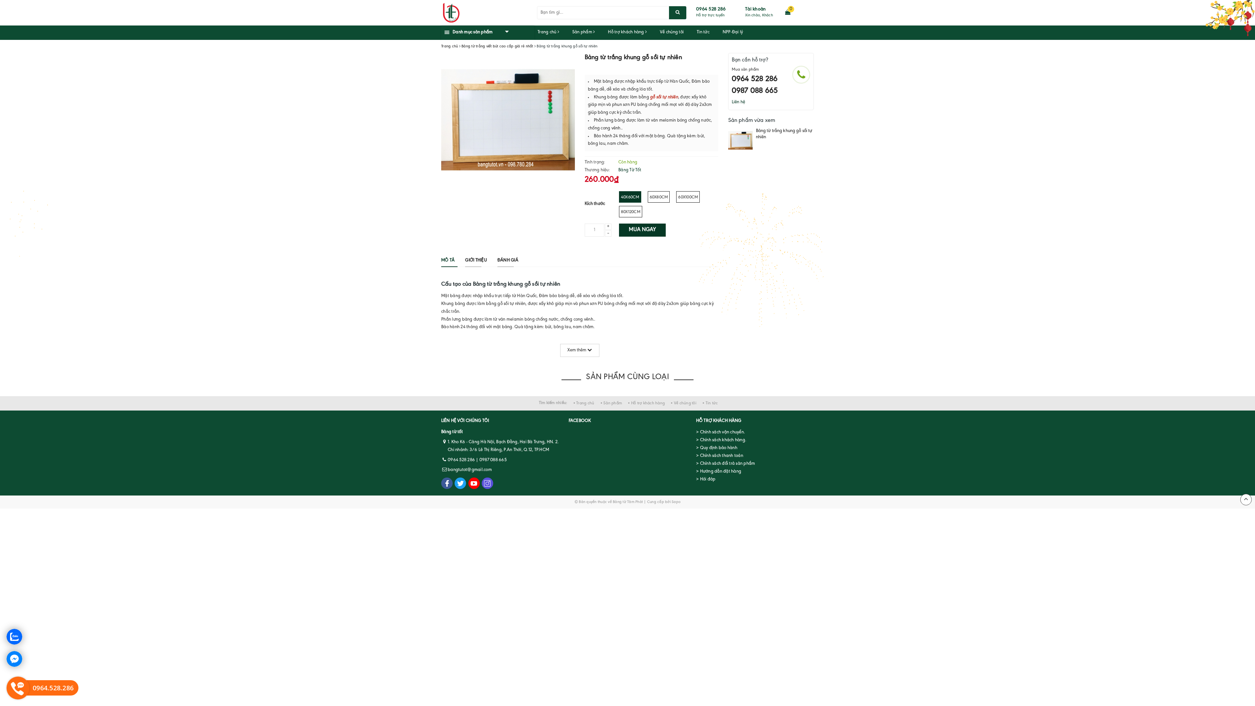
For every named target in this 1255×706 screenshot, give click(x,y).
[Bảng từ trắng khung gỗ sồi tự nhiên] (740, 140)
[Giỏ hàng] (787, 12)
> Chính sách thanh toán (719, 456)
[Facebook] (447, 483)
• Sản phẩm (611, 403)
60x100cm (688, 197)
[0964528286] (801, 75)
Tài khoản (755, 9)
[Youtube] (474, 483)
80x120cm (630, 212)
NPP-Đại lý (733, 32)
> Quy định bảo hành (716, 448)
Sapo (676, 502)
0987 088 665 (755, 91)
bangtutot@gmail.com (470, 470)
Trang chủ (548, 32)
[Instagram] (487, 483)
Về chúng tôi (672, 32)
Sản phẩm (582, 32)
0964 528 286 (711, 9)
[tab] (448, 260)
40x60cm (630, 197)
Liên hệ (738, 102)
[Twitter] (460, 483)
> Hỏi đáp (705, 479)
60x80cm (659, 197)
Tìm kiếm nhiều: (553, 403)
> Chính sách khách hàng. (721, 440)
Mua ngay (642, 230)
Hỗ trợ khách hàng (626, 32)
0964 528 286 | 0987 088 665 (477, 460)
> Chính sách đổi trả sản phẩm (725, 464)
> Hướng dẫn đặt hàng (718, 471)
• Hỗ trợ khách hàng (646, 403)
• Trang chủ (583, 403)
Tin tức (703, 32)
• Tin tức (710, 403)
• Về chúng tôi (683, 403)
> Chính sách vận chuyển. (720, 432)
